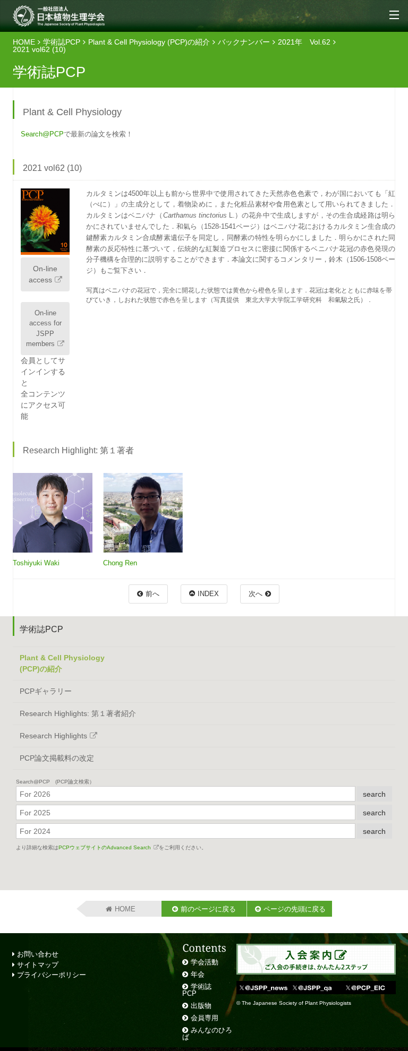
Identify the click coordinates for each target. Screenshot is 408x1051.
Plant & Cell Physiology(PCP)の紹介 (62, 663)
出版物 (201, 1006)
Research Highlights (53, 735)
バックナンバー (244, 42)
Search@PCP (42, 134)
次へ (255, 594)
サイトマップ (36, 965)
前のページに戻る (208, 909)
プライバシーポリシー (50, 975)
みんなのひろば (207, 1033)
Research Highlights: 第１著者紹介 (78, 713)
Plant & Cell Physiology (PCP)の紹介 (149, 42)
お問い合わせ (36, 954)
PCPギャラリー (46, 691)
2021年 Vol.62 (304, 42)
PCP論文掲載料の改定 (57, 758)
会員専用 (204, 1018)
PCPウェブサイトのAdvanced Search (104, 847)
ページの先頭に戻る (295, 909)
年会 (198, 974)
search (374, 794)
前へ (152, 594)
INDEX (208, 594)
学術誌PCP (61, 42)
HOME (24, 42)
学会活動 (204, 962)
